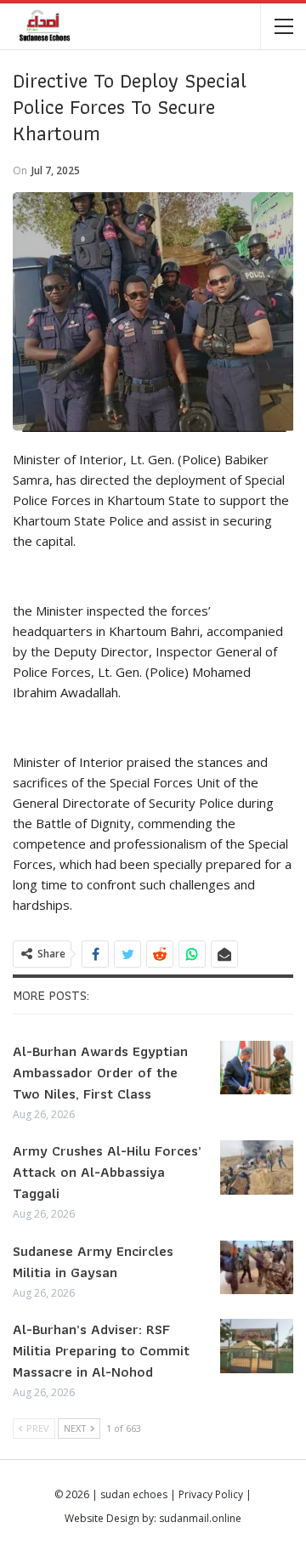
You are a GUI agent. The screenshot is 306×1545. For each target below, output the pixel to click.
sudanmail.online (200, 1518)
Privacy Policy (210, 1494)
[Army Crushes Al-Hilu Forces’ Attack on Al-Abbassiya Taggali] (256, 1167)
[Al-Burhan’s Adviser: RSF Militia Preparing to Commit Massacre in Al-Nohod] (256, 1346)
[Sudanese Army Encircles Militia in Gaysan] (256, 1268)
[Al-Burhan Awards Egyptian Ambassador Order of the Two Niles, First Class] (256, 1068)
